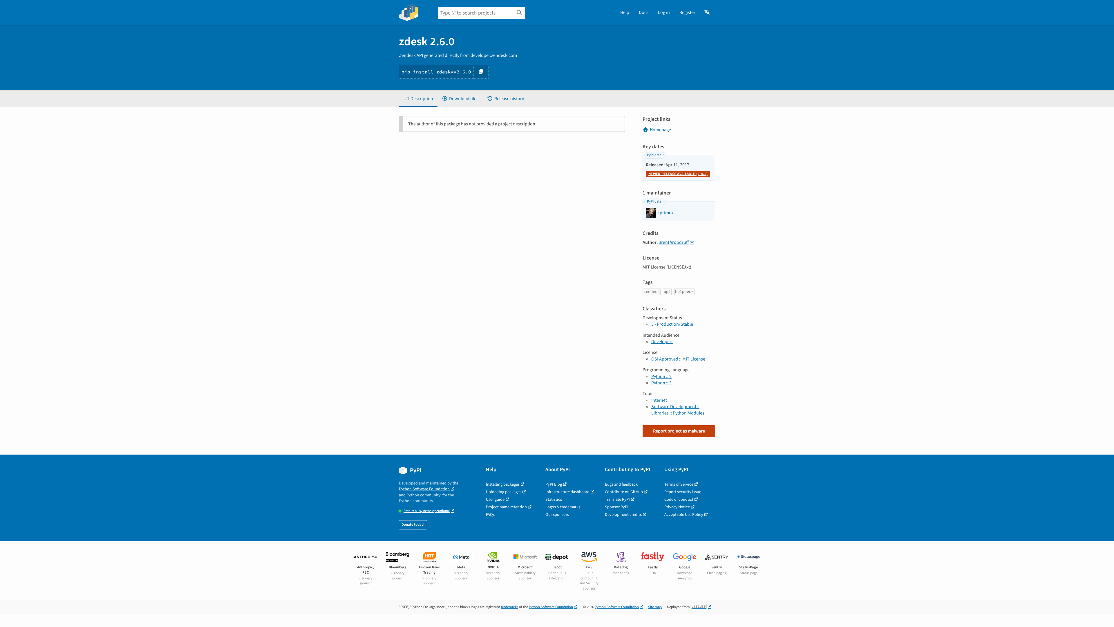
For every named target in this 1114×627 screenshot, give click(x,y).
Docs (643, 12)
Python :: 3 (661, 383)
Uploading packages (503, 492)
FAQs (490, 514)
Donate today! (413, 524)
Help (624, 12)
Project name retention (506, 507)
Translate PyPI (617, 499)
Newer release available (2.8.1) (678, 173)
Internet (659, 400)
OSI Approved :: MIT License (678, 359)
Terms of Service (678, 484)
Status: (427, 511)
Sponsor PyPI (616, 507)
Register (687, 12)
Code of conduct (678, 499)
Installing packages (503, 484)
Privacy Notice (677, 507)
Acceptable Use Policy (683, 514)
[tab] (418, 99)
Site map (655, 607)
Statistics (553, 499)
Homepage (660, 130)
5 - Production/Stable (672, 324)
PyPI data (654, 155)
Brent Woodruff (674, 242)
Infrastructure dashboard (567, 492)
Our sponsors (557, 514)
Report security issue (682, 492)
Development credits (623, 514)
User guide (495, 499)
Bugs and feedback (621, 484)
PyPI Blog (553, 484)
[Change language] (707, 12)
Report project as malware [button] (679, 431)
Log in (664, 12)
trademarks (509, 607)
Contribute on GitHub (624, 492)
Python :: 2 (661, 376)
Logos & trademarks (562, 507)
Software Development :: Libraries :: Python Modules (677, 409)
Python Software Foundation (424, 489)
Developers (662, 341)
